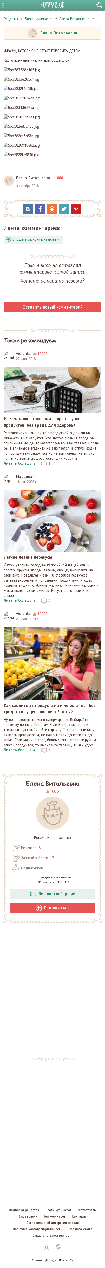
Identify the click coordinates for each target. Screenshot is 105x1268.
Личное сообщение (56, 894)
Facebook (40, 209)
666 (55, 791)
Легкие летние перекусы (28, 557)
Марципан (25, 477)
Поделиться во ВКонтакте (28, 209)
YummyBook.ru (52, 4)
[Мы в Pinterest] (58, 1247)
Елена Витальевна (33, 178)
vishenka (23, 354)
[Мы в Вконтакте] (46, 1247)
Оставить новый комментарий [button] (53, 307)
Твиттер (64, 209)
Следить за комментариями (36, 240)
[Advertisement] (52, 988)
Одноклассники (52, 209)
